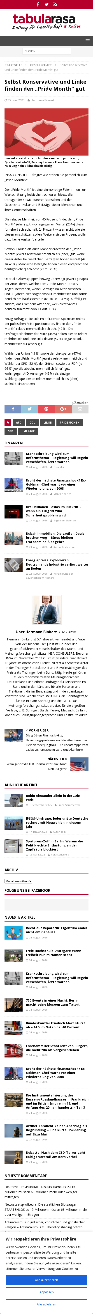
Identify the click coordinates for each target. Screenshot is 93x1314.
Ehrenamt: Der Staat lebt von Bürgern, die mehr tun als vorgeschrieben (57, 1048)
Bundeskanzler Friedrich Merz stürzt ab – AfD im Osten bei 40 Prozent (55, 1025)
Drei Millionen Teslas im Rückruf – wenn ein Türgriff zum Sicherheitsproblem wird (53, 511)
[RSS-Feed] (55, 4)
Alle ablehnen (46, 1304)
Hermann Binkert (42, 100)
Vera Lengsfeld (60, 854)
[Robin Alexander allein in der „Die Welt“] (14, 800)
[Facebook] (38, 4)
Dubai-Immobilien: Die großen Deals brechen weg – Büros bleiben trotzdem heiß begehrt (55, 537)
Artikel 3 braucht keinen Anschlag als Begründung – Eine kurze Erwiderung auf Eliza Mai (56, 1130)
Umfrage (28, 431)
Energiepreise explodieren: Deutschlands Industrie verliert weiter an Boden (57, 564)
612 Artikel (69, 632)
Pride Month (69, 422)
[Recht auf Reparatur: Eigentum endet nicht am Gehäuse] (14, 933)
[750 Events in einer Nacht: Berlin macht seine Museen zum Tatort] (14, 1005)
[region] (46, 1272)
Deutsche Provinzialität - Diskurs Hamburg (35, 1187)
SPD (10, 431)
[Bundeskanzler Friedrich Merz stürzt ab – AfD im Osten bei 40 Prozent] (14, 1028)
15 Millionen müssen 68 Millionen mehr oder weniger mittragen (41, 1192)
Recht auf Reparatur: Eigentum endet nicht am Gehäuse (57, 930)
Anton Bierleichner (65, 547)
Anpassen (47, 1292)
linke (48, 422)
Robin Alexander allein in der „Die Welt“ (53, 797)
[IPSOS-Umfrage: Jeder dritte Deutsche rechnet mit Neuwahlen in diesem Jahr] (14, 823)
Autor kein (59, 831)
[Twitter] (47, 4)
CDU (32, 422)
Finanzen (14, 442)
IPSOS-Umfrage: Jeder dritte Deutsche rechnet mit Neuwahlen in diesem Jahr (57, 822)
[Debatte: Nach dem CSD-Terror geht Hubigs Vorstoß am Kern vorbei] (14, 1157)
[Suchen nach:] (46, 51)
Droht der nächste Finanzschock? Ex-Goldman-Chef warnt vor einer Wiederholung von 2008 (56, 484)
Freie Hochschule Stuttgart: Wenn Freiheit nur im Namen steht (53, 953)
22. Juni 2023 (16, 100)
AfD (18, 422)
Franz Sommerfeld (69, 805)
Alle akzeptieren (46, 1280)
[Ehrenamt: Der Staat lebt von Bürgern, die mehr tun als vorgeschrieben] (14, 1050)
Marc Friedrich (62, 493)
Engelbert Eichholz (64, 520)
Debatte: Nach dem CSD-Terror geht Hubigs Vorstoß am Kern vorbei (55, 1154)
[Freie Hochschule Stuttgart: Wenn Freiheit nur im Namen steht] (14, 955)
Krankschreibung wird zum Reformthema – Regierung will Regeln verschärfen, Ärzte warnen (57, 458)
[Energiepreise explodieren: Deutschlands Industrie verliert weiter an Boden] (14, 565)
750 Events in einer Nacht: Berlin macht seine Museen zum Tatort (53, 1002)
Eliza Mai (58, 467)
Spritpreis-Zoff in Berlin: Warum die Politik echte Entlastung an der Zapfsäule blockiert (54, 845)
